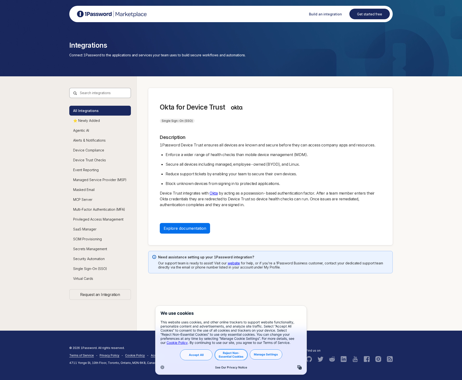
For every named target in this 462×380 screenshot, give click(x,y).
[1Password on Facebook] (367, 359)
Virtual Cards (83, 278)
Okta (214, 193)
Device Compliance (88, 150)
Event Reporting (86, 170)
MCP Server (82, 199)
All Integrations (86, 111)
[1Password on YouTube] (355, 359)
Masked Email (84, 190)
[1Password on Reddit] (332, 359)
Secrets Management (90, 249)
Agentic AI (81, 130)
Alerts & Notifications (89, 140)
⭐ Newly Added (86, 120)
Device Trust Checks (89, 160)
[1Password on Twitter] (320, 359)
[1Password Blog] (390, 359)
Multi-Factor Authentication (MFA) (99, 209)
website (234, 263)
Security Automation (89, 259)
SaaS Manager (84, 229)
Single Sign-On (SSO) (90, 269)
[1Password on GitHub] (309, 359)
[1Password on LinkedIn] (343, 359)
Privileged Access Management (98, 219)
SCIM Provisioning (87, 239)
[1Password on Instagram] (378, 359)
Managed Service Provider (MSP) (100, 180)
